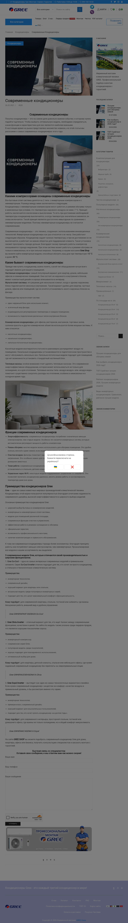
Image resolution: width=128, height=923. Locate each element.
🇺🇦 (55, 466)
